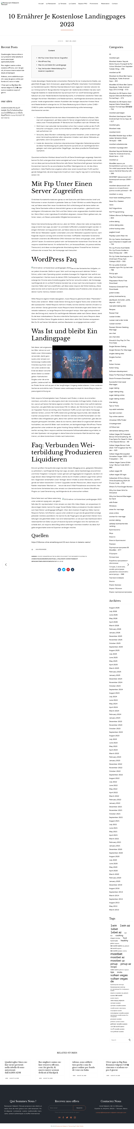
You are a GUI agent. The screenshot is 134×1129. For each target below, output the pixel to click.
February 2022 (115, 800)
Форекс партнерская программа (120, 592)
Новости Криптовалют (117, 540)
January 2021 (114, 846)
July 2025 (113, 654)
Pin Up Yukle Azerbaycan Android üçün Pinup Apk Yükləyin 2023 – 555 (121, 258)
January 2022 (114, 803)
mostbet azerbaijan (117, 113)
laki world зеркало (115, 948)
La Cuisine (72, 3)
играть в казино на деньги (119, 993)
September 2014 (116, 892)
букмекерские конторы (117, 984)
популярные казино (116, 1010)
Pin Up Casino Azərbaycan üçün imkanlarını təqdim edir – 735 (120, 241)
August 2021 (114, 821)
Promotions (94, 3)
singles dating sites (116, 354)
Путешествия (114, 557)
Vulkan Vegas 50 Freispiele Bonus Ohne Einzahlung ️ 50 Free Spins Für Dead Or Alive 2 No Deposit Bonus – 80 (120, 438)
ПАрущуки (113, 554)
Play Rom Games (116, 277)
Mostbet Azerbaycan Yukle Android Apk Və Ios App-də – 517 (120, 118)
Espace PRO (82, 3)
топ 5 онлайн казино (117, 1029)
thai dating (113, 402)
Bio (111, 936)
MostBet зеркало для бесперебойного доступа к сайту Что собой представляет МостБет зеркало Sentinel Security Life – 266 (121, 168)
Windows (113, 506)
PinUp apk (113, 274)
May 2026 (113, 618)
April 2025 (113, 665)
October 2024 (114, 686)
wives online (114, 513)
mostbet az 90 (115, 72)
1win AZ (125, 925)
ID (110, 54)
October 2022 (114, 771)
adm (6, 1078)
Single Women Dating (117, 346)
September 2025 (116, 647)
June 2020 (113, 864)
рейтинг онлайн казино (118, 1024)
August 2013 (114, 903)
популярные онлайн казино (119, 1013)
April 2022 (113, 793)
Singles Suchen (115, 357)
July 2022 (113, 782)
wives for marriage (116, 509)
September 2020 (116, 853)
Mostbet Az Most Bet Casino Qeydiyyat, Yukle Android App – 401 (120, 78)
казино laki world (116, 995)
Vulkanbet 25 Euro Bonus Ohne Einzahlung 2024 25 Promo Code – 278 (119, 480)
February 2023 (115, 757)
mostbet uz (113, 160)
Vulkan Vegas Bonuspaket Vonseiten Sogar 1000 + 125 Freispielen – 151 (120, 456)
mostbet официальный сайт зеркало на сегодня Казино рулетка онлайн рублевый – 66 (120, 188)
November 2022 (115, 768)
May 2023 (113, 746)
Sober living (114, 368)
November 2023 (115, 725)
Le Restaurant (51, 3)
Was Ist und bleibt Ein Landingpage (52, 65)
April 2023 (113, 750)
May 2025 (113, 661)
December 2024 (115, 679)
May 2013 (113, 906)
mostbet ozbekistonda (118, 144)
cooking (119, 935)
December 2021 (115, 807)
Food (125, 938)
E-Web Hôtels (79, 1126)
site (110, 361)
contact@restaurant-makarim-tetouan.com (111, 1112)
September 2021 (116, 817)
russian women (115, 324)
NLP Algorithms (115, 208)
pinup (114, 963)
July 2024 (113, 697)
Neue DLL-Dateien (116, 201)
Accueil (40, 3)
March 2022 (114, 796)
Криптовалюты (114, 530)
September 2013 (116, 899)
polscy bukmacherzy (117, 296)
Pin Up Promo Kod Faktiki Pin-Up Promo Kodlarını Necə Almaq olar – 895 (119, 250)
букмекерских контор (117, 987)
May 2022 (113, 789)
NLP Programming (116, 212)
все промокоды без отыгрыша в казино (119, 989)
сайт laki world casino (117, 1026)
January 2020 (114, 881)
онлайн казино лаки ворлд (118, 1008)
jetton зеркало (114, 943)
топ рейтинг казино (117, 1031)
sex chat (112, 333)
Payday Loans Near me (118, 236)
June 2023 (113, 743)
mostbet (116, 954)
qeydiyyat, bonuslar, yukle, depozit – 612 (119, 301)
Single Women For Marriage (120, 350)
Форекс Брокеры (115, 585)
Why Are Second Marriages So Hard (120, 497)
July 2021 (113, 824)
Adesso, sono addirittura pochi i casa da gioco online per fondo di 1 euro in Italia (12, 79)
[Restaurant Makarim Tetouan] (11, 3)
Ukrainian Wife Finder (117, 420)
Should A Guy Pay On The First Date (119, 341)
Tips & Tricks (114, 406)
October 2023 (114, 729)
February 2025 (115, 672)
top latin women (115, 413)
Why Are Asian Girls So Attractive (118, 491)
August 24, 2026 (14, 1078)
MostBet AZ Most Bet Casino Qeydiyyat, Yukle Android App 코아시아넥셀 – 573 (120, 87)
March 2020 (114, 874)
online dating (114, 221)
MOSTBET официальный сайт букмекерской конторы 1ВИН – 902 (120, 179)
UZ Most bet (114, 427)
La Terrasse (62, 3)
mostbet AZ (117, 957)
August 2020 (114, 856)
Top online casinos (116, 416)
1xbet (114, 929)
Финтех (112, 581)
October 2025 (114, 643)
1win (113, 925)
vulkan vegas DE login (117, 475)
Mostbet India (114, 128)
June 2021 (113, 828)
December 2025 (115, 636)
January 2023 (114, 761)
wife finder (113, 502)
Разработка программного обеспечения (118, 562)
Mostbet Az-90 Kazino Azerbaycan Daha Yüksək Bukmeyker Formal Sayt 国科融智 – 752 (120, 105)
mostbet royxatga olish (118, 148)
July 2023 (113, 739)
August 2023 (114, 736)
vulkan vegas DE (115, 471)
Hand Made (114, 941)
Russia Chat (113, 313)
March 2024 (114, 711)
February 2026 (115, 629)
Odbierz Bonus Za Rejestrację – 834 (121, 216)
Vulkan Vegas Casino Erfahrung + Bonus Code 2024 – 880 (120, 465)
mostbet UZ (117, 960)
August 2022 (114, 778)
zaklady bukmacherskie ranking (118, 525)
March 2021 (114, 839)
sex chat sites (114, 337)
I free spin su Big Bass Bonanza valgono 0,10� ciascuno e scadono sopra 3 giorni (11, 89)
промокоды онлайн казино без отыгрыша (119, 1015)
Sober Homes (114, 364)
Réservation (105, 3)
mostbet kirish (114, 132)
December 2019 (115, 885)
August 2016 (114, 888)
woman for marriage (117, 517)
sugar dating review (117, 399)
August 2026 (114, 608)
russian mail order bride (118, 320)
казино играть (114, 998)
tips (112, 972)
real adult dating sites (117, 306)
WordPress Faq (44, 61)
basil (125, 933)
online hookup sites (117, 229)
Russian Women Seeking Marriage (118, 328)
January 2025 (114, 675)
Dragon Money (115, 938)
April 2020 (113, 871)
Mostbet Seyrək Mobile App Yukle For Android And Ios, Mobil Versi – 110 (120, 153)
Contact (115, 3)
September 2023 (116, 732)
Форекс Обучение (115, 588)
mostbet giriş (114, 125)
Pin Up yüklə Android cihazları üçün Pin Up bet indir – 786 (121, 267)
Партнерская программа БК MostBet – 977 (119, 548)
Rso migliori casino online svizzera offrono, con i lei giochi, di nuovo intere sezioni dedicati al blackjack (13, 69)
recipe (113, 967)
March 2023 (114, 753)
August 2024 (114, 693)
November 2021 (115, 810)
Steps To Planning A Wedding (121, 375)
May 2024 (113, 704)
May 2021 (113, 832)
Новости (112, 537)
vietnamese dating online (119, 431)
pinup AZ (125, 963)
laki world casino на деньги (119, 946)
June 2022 (113, 785)
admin (60, 41)
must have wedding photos (120, 198)
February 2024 (115, 714)
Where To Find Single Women (120, 487)
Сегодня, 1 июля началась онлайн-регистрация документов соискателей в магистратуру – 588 (118, 570)
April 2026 (113, 622)
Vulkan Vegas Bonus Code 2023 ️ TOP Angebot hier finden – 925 (120, 447)
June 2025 (113, 658)
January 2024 (114, 718)
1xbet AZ (115, 932)
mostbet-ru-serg (116, 194)
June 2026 (113, 615)
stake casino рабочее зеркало (119, 970)
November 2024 (115, 682)
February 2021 (115, 842)
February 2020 (115, 878)
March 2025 (114, 668)
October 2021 (114, 814)
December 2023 (115, 721)
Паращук (112, 544)
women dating (114, 520)
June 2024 (113, 700)
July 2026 (113, 611)
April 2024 (113, 707)
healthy (124, 940)
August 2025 (114, 650)
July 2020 (113, 860)
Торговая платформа (116, 578)
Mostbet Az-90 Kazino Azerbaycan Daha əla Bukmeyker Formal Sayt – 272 (120, 95)
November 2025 (115, 640)
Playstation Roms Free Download (118, 282)
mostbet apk (114, 58)
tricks (119, 972)
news (111, 205)
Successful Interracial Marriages (117, 383)
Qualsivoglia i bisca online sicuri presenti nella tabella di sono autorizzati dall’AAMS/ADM (12, 58)
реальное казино (116, 1019)
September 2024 (116, 689)
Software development (118, 371)
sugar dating (114, 388)
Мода (111, 533)
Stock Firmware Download (119, 378)
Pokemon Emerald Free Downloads (118, 288)
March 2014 (114, 896)
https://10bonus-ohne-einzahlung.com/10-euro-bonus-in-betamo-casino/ (61, 542)
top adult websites (116, 409)
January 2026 (114, 633)
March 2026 (114, 626)
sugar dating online (116, 395)
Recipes (112, 309)
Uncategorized (41, 549)
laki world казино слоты (118, 951)
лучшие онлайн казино (118, 1005)
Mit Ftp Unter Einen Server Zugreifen (53, 58)
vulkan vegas (119, 975)
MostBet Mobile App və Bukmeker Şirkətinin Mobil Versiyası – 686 (120, 138)
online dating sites (116, 225)
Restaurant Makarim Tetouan (64, 1126)
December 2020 (115, 849)
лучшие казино (115, 1003)
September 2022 (116, 775)
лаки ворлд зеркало (117, 1000)
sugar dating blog (116, 392)
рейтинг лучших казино (117, 1021)
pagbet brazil (114, 232)
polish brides (114, 293)
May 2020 (113, 867)
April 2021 (113, 835)
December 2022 (115, 764)
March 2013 (114, 910)
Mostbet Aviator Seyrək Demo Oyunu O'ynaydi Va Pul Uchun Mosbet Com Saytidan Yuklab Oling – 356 (121, 65)
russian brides (114, 317)
